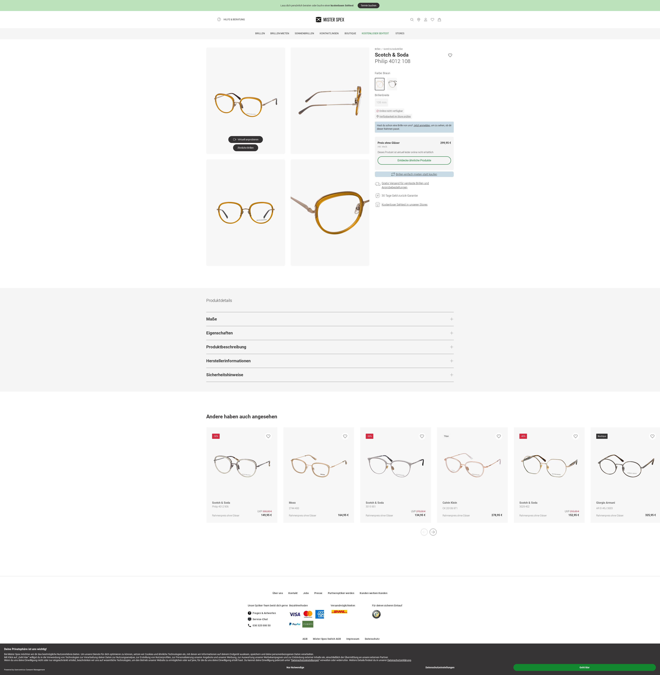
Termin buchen (368, 5)
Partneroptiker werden (341, 593)
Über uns (278, 593)
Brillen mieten (279, 33)
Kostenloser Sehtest (375, 33)
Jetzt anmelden (422, 125)
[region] (330, 478)
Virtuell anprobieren (248, 139)
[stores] (418, 19)
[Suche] (411, 19)
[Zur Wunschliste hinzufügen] (450, 55)
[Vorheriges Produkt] (424, 532)
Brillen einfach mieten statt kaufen (416, 174)
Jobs (306, 593)
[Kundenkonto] (425, 19)
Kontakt (293, 593)
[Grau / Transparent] (392, 84)
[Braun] (379, 84)
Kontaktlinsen (329, 33)
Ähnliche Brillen (246, 147)
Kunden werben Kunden (373, 593)
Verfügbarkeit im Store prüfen (395, 116)
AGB (305, 639)
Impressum (352, 639)
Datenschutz (372, 639)
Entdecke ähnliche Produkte (414, 160)
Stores (399, 33)
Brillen (260, 33)
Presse (318, 593)
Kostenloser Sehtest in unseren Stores (404, 204)
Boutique (350, 33)
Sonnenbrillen (304, 33)
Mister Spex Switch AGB (327, 639)
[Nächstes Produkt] (433, 532)
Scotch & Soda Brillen (393, 48)
